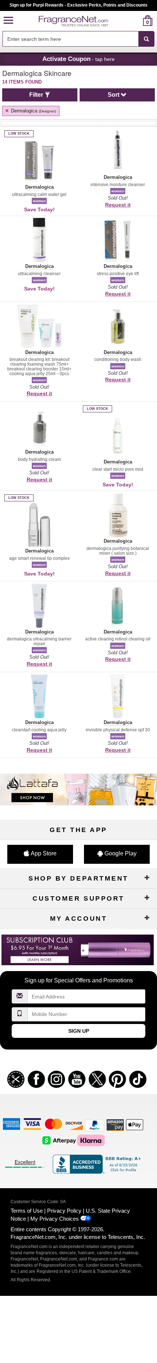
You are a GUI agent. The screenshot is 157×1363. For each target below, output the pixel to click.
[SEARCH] (146, 39)
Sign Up (78, 1031)
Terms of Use (27, 1211)
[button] (8, 20)
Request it (118, 205)
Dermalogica (32, 110)
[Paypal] (94, 1125)
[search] (136, 20)
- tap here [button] (78, 58)
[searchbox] (70, 39)
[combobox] (78, 39)
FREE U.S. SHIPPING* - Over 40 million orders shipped (79, 5)
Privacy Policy (64, 1211)
